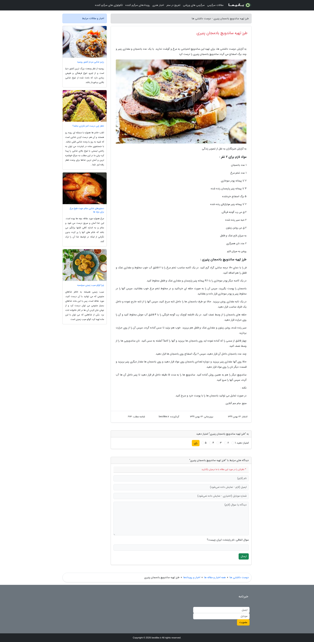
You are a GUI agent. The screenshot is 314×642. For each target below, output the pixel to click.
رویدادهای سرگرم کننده (137, 5)
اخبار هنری (158, 5)
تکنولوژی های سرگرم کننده (109, 5)
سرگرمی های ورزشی (194, 5)
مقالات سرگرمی (215, 5)
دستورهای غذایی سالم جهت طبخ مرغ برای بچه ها (87, 210)
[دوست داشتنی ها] (239, 5)
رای (195, 443)
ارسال (244, 556)
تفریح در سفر (173, 5)
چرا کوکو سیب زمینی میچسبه (90, 285)
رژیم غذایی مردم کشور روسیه (90, 62)
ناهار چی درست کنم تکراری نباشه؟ (88, 126)
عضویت (243, 622)
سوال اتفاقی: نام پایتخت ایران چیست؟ (228, 540)
